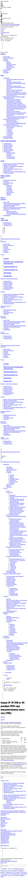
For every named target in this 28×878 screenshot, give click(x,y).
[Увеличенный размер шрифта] (2, 6)
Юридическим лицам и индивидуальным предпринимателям (16, 122)
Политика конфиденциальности (9, 861)
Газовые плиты (7, 147)
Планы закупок (7, 170)
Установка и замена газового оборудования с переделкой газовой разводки (16, 87)
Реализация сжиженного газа (11, 124)
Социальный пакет (8, 182)
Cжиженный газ (8, 224)
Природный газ (7, 222)
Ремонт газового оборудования (14, 90)
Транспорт (9, 803)
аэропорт (16, 810)
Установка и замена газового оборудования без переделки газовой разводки (16, 83)
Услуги (2, 75)
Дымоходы (9, 154)
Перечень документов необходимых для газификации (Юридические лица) (17, 117)
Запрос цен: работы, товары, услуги (13, 169)
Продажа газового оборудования (8, 141)
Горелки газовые (11, 152)
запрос (6, 812)
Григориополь (10, 192)
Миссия (6, 71)
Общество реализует (9, 167)
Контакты (3, 198)
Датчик (2, 812)
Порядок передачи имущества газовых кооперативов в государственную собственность (16, 114)
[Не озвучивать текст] (1, 21)
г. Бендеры (9, 130)
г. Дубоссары (10, 132)
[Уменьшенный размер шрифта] (1, 2)
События (6, 60)
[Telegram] (4, 229)
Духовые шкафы (8, 148)
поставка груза (22, 812)
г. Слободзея (10, 134)
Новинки (9, 63)
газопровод (22, 810)
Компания (3, 54)
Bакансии (6, 184)
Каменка (9, 194)
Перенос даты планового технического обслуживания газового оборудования (17, 93)
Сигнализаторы (11, 156)
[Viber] (4, 232)
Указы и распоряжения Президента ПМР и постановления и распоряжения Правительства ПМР (14, 205)
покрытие (15, 812)
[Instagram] (4, 228)
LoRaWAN (3, 810)
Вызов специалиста (12, 95)
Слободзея (9, 188)
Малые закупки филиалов (10, 165)
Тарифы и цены (4, 220)
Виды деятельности (9, 58)
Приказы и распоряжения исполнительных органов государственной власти (15, 208)
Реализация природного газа (11, 119)
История (6, 59)
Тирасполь (9, 185)
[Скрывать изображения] (1, 16)
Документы (3, 199)
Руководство (7, 56)
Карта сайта (4, 862)
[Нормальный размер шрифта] (2, 4)
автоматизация (10, 810)
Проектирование (8, 136)
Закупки (2, 161)
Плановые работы (11, 64)
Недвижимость (10, 800)
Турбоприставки (11, 158)
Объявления (10, 66)
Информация (7, 215)
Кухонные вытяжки (9, 150)
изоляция (10, 812)
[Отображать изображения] (1, 15)
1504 (4, 28)
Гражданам (6, 78)
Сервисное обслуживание (13, 91)
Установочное (7, 151)
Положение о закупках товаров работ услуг (15, 171)
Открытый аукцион (9, 173)
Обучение (6, 181)
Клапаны (9, 155)
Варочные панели (8, 146)
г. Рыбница (9, 131)
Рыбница (9, 193)
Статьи (2, 218)
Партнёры (6, 72)
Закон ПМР (6, 202)
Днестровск (10, 189)
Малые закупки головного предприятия (14, 163)
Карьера (2, 177)
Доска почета (7, 70)
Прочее (8, 801)
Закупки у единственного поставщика (13, 166)
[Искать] (2, 778)
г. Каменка (9, 135)
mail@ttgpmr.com (5, 32)
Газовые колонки (8, 144)
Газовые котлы (7, 143)
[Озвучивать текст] (1, 20)
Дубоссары (9, 190)
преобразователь (5, 813)
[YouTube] (4, 230)
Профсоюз (9, 68)
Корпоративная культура (10, 180)
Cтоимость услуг (8, 225)
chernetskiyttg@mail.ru (8, 760)
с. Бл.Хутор (9, 128)
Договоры (6, 210)
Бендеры (9, 186)
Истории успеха (11, 67)
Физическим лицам (12, 120)
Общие (8, 62)
